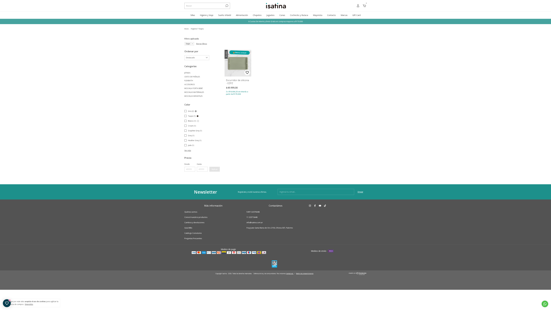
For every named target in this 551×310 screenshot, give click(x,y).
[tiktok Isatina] (325, 205)
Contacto (331, 15)
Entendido (29, 304)
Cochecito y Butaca (299, 15)
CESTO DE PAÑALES (192, 76)
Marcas (344, 15)
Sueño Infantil (224, 15)
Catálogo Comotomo (193, 233)
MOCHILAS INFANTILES (193, 96)
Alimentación (242, 15)
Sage (188, 44)
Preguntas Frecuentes (193, 238)
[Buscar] (226, 6)
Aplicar (215, 169)
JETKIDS (187, 73)
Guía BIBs (188, 228)
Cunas (282, 15)
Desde (187, 164)
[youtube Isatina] (320, 205)
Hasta (199, 164)
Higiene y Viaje (206, 15)
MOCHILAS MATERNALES (194, 92)
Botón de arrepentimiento (304, 274)
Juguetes (270, 15)
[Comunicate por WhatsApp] (545, 304)
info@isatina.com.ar (255, 222)
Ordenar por (191, 51)
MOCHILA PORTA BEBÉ (193, 88)
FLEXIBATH (188, 80)
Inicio (186, 29)
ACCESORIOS (189, 84)
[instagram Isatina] (310, 205)
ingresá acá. (290, 274)
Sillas (192, 15)
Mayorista (317, 15)
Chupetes (257, 15)
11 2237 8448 (252, 217)
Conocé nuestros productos (195, 217)
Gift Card (356, 15)
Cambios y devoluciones (194, 222)
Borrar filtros (201, 43)
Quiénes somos (190, 212)
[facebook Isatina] (315, 205)
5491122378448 (253, 212)
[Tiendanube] (358, 274)
